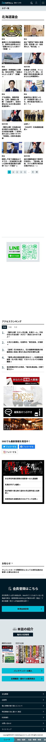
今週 (10, 327)
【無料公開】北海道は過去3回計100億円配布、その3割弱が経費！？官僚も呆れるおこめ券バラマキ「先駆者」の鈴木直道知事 (12, 132)
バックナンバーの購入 (23, 670)
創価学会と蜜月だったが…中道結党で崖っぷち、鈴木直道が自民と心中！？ (33, 100)
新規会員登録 (23, 608)
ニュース (7, 739)
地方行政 (27, 67)
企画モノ (27, 124)
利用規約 (5, 717)
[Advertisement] (23, 203)
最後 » (36, 172)
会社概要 (5, 694)
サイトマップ (6, 729)
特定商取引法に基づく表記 (11, 711)
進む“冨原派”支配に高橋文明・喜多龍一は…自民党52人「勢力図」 (33, 44)
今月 (15, 327)
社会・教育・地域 (34, 739)
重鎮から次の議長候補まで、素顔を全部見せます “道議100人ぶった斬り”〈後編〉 (12, 45)
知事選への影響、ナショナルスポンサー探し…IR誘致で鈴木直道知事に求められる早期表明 (33, 73)
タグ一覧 (5, 8)
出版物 (4, 700)
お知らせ (6, 563)
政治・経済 (21, 739)
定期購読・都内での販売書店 (23, 678)
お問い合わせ (6, 723)
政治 (3, 39)
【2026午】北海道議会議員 (33, 128)
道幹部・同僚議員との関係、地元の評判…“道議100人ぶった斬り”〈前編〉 (12, 71)
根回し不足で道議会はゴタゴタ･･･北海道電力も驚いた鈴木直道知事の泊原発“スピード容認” (12, 162)
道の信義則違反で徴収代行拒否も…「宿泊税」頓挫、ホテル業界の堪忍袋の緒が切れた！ (33, 162)
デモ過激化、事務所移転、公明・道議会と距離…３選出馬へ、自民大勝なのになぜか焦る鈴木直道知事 (11, 101)
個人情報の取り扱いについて (12, 706)
